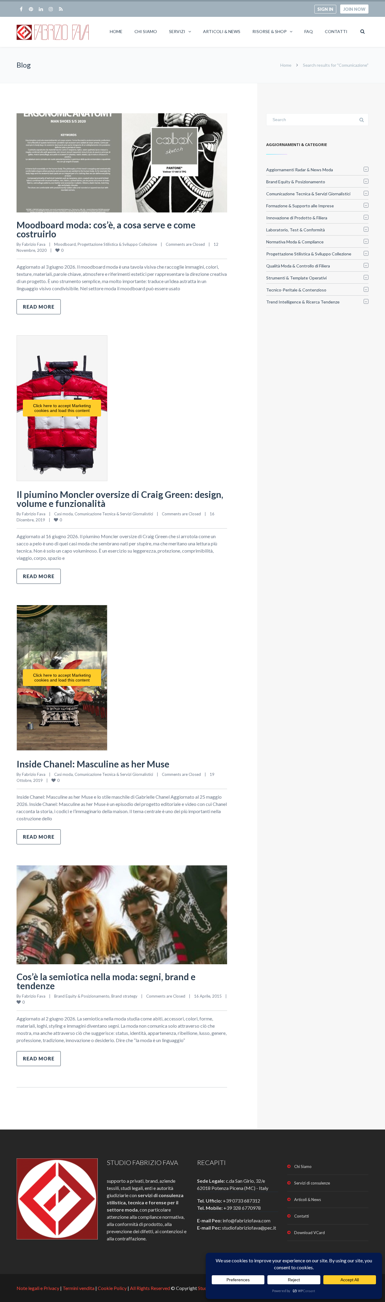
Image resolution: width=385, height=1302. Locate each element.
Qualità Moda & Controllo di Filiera (298, 265)
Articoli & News (221, 31)
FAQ (308, 31)
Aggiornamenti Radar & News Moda (299, 169)
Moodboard (65, 244)
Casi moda (63, 513)
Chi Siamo (145, 31)
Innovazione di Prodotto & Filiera (296, 217)
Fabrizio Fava (33, 244)
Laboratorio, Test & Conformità (295, 229)
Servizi (177, 31)
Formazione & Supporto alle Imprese (300, 205)
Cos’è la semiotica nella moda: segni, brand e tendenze (106, 981)
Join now (354, 9)
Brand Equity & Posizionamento (81, 996)
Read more (38, 306)
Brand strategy (124, 996)
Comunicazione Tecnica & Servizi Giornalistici (114, 513)
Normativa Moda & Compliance (295, 241)
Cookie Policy (112, 1288)
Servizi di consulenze (312, 1183)
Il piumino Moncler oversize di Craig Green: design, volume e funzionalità (120, 499)
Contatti (336, 31)
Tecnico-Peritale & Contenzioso (296, 289)
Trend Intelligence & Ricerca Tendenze (303, 301)
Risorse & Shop (269, 31)
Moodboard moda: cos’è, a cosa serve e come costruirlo (106, 229)
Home (116, 31)
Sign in (325, 9)
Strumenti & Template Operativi (296, 277)
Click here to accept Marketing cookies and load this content (62, 408)
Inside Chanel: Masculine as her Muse (93, 763)
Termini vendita (78, 1288)
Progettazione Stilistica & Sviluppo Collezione (117, 244)
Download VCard (309, 1232)
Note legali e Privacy (38, 1288)
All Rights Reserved (150, 1288)
